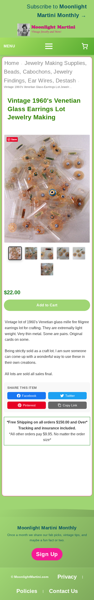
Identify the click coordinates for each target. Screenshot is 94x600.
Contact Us (63, 591)
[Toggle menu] (48, 46)
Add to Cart (47, 305)
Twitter (70, 395)
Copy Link (70, 405)
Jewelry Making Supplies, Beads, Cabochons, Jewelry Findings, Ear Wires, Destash (45, 72)
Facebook (29, 395)
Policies (26, 591)
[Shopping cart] (84, 46)
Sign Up (47, 554)
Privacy (67, 577)
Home (11, 63)
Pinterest (29, 405)
